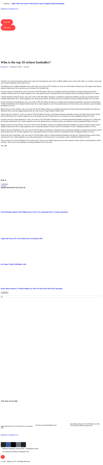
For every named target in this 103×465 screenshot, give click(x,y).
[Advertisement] (51, 42)
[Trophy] (18, 444)
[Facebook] (1, 69)
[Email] (1, 78)
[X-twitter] (13, 444)
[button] (51, 7)
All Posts (4, 186)
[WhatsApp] (1, 72)
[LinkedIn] (1, 74)
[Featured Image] (17, 424)
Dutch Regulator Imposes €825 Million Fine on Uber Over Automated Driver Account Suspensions (34, 212)
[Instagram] (3, 444)
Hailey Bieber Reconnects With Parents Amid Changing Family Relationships (38, 3)
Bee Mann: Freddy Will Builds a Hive (13, 264)
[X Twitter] (1, 70)
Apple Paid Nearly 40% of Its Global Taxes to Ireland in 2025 (22, 238)
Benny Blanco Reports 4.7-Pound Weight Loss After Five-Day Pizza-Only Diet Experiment (31, 288)
